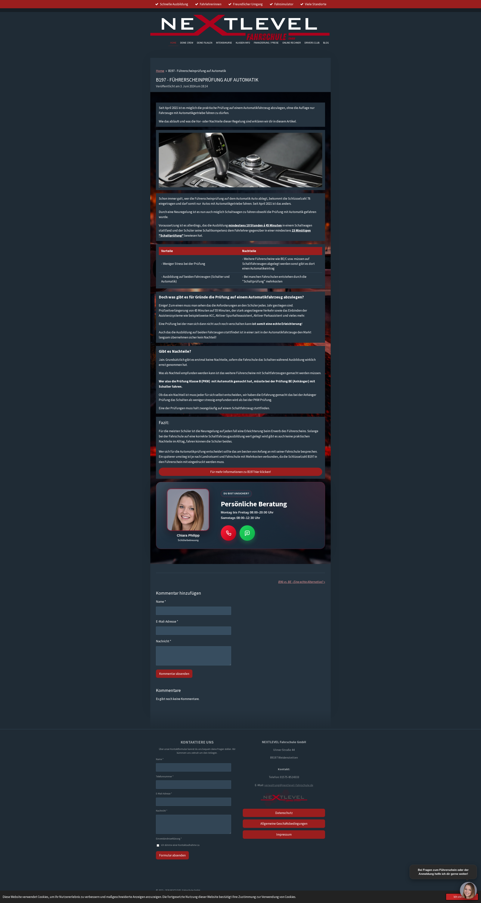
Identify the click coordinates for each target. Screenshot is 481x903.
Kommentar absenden (174, 674)
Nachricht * (163, 641)
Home (160, 71)
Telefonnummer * (164, 776)
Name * (161, 601)
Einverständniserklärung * (169, 838)
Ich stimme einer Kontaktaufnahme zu (180, 845)
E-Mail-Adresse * (167, 621)
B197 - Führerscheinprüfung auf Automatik (197, 71)
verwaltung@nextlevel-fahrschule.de (288, 785)
